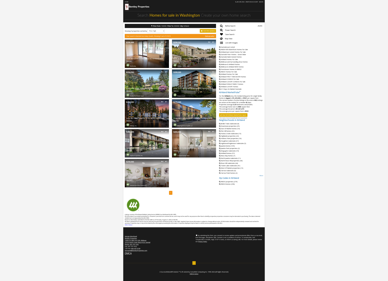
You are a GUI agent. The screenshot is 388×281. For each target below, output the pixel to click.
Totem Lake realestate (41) (230, 166)
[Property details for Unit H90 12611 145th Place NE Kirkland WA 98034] (147, 143)
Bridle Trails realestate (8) (229, 124)
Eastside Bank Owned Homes (231, 57)
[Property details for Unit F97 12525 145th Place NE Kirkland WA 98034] (147, 173)
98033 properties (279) (228, 182)
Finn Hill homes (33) (227, 131)
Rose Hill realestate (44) (229, 163)
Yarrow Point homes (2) (228, 173)
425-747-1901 (134, 244)
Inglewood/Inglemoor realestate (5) (233, 143)
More (261, 175)
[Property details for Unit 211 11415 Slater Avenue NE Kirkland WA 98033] (194, 83)
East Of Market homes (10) (230, 129)
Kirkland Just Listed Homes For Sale (233, 52)
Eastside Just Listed (227, 47)
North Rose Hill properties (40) (231, 161)
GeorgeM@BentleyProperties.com (136, 250)
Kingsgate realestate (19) (229, 151)
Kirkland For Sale (229, 79)
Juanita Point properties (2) (230, 148)
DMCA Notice (128, 225)
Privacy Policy (202, 241)
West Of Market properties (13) (231, 168)
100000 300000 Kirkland (171, 26)
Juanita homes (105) (227, 146)
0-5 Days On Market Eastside (230, 89)
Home (126, 2)
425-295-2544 (240, 2)
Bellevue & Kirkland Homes (230, 64)
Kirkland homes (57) (227, 153)
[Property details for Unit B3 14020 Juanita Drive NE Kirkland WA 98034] (147, 113)
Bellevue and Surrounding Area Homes (234, 62)
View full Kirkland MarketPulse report (234, 115)
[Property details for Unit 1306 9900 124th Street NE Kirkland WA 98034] (147, 83)
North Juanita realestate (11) (230, 158)
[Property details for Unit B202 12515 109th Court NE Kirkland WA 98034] (194, 54)
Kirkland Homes (233, 77)
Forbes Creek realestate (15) (230, 134)
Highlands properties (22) (229, 136)
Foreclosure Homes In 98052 (230, 69)
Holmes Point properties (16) (230, 138)
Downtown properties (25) (230, 126)
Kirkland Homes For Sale (229, 59)
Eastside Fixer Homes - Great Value (233, 54)
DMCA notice (194, 274)
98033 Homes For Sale (228, 72)
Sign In (261, 2)
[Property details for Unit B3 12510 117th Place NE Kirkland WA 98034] (147, 54)
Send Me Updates (209, 31)
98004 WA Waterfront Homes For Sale (234, 49)
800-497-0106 (135, 248)
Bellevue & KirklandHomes (232, 67)
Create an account (251, 2)
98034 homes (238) (227, 184)
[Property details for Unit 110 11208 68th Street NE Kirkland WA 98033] (194, 143)
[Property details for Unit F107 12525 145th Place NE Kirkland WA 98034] (194, 113)
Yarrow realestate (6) (228, 171)
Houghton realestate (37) (229, 141)
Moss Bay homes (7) (227, 156)
